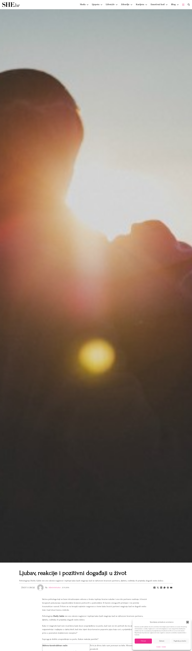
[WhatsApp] (164, 587)
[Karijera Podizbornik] (146, 5)
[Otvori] (189, 5)
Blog (173, 4)
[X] (157, 587)
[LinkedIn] (161, 587)
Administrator (55, 587)
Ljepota (95, 4)
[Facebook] (154, 587)
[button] (187, 622)
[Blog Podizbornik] (178, 5)
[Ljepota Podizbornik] (101, 5)
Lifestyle (110, 4)
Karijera (140, 4)
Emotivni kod (158, 4)
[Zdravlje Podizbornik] (131, 5)
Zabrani (161, 641)
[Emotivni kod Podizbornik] (167, 5)
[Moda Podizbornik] (88, 5)
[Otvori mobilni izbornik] (183, 5)
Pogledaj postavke (180, 641)
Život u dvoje (28, 587)
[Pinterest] (167, 587)
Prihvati (143, 641)
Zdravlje (125, 4)
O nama (158, 646)
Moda (82, 4)
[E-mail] (171, 587)
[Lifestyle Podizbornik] (117, 5)
